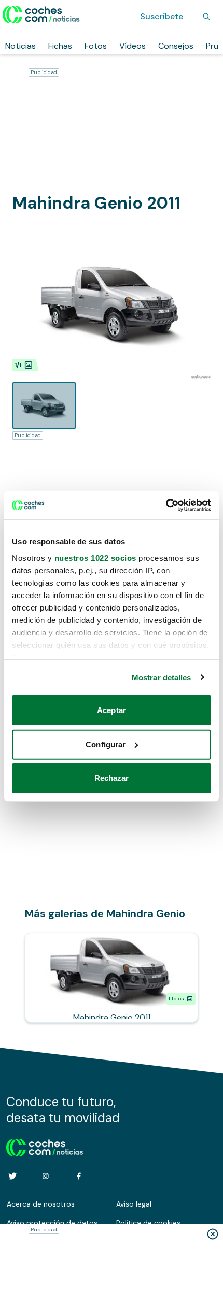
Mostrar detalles (161, 677)
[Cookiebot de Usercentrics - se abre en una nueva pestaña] (165, 505)
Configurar (106, 743)
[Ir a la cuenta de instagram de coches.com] (45, 1176)
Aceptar (111, 710)
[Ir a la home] (41, 14)
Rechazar (111, 778)
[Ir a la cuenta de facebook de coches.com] (78, 1176)
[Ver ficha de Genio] (111, 977)
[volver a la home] (44, 1146)
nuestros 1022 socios (95, 557)
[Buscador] (206, 16)
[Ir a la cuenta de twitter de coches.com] (12, 1176)
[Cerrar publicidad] (212, 1234)
